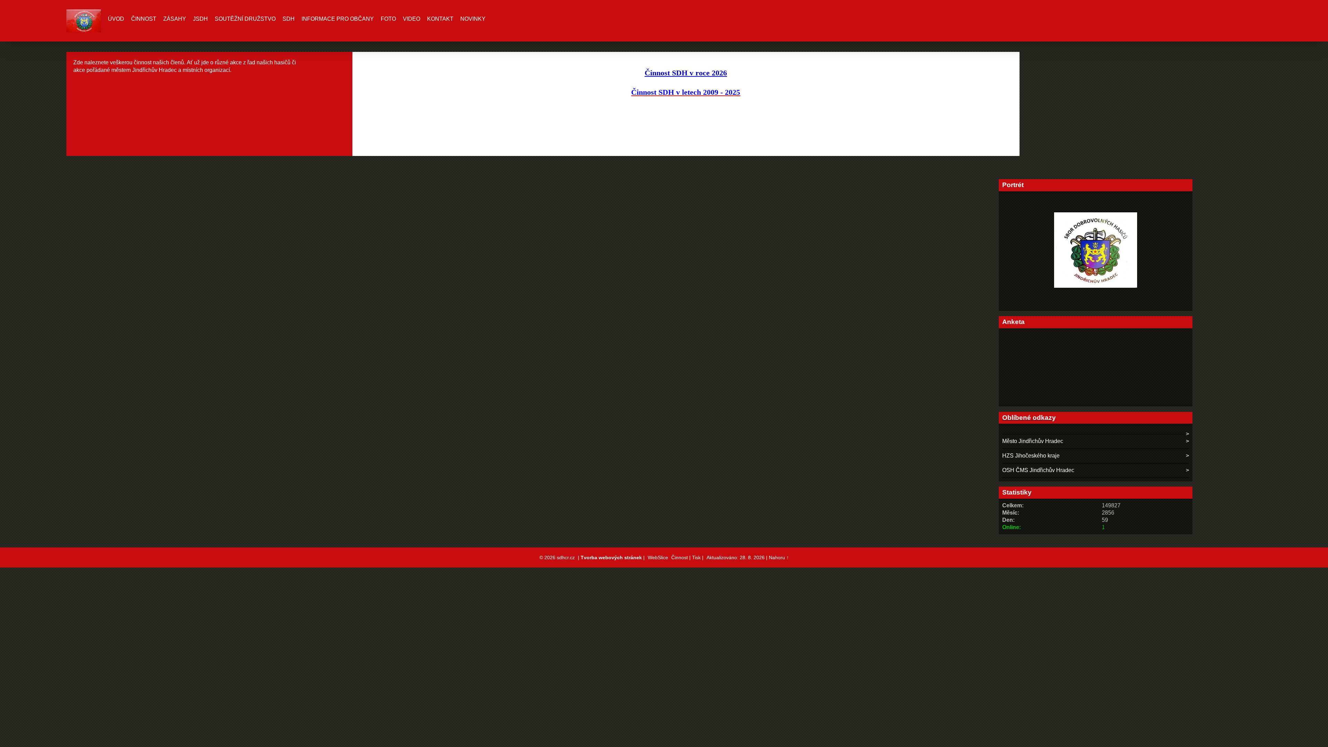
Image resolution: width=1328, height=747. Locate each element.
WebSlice (658, 557)
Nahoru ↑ (779, 557)
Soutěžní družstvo (245, 19)
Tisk (696, 557)
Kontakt (440, 19)
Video (411, 19)
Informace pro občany (338, 19)
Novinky (473, 19)
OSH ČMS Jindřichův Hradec (1038, 470)
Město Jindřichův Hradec (1032, 441)
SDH (289, 19)
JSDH (200, 19)
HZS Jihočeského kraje (1031, 456)
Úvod (116, 19)
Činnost (143, 19)
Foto (388, 19)
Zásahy (174, 19)
